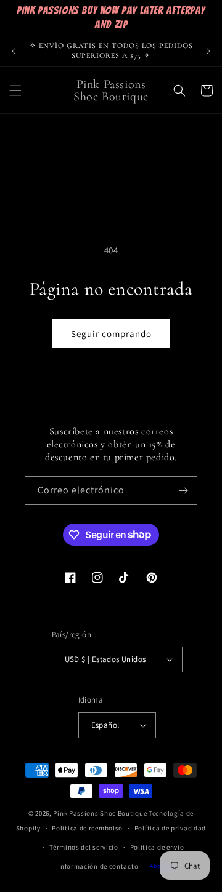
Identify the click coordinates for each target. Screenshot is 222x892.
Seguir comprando (111, 334)
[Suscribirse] (183, 490)
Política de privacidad (170, 828)
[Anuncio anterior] (13, 51)
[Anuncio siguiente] (208, 51)
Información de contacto (98, 866)
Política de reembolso (87, 828)
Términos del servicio (83, 847)
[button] (15, 90)
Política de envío (157, 847)
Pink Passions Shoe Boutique (100, 813)
